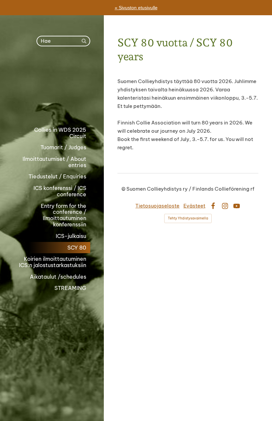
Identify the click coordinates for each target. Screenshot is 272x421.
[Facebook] (213, 206)
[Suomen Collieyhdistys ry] (52, 85)
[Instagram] (225, 206)
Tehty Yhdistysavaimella (188, 218)
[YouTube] (236, 206)
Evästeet (194, 206)
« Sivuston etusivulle (136, 7)
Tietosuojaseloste (157, 206)
